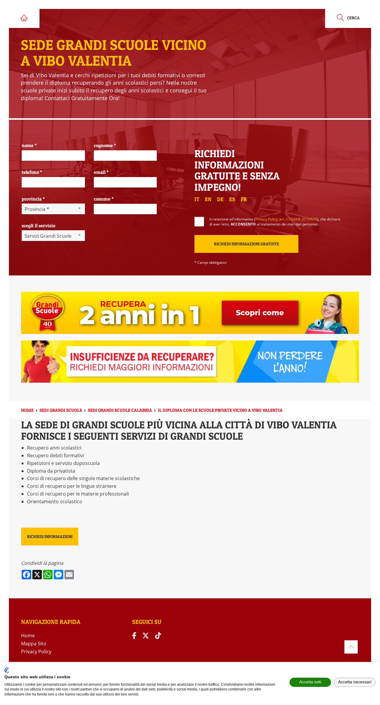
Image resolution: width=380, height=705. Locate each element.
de (220, 199)
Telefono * (32, 172)
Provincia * (33, 199)
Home (28, 635)
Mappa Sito (33, 643)
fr (244, 199)
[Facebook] (134, 635)
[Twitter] (145, 635)
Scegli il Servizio (38, 225)
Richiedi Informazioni (49, 536)
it (196, 199)
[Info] (351, 647)
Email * (101, 172)
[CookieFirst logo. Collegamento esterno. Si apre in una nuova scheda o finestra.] (6, 670)
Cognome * (105, 145)
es (232, 199)
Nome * (29, 145)
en (208, 199)
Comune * (104, 199)
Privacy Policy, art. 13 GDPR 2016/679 (286, 219)
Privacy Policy (36, 651)
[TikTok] (158, 635)
